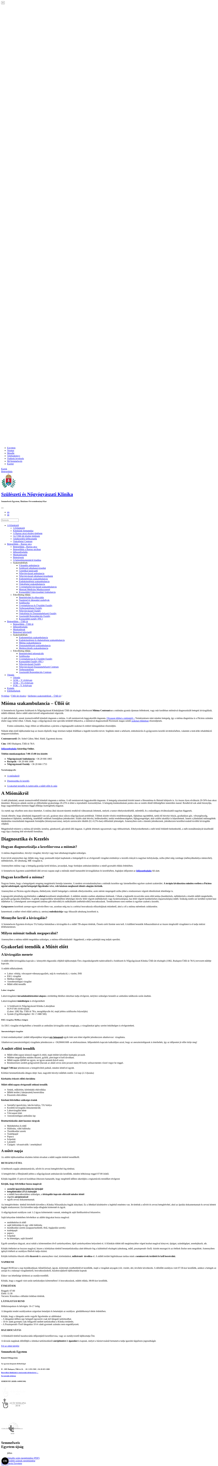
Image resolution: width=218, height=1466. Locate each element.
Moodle (10, 453)
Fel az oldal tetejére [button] (10, 1346)
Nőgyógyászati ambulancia (31, 573)
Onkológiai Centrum (22, 541)
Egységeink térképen (8, 1376)
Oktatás (10, 675)
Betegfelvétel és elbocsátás (31, 597)
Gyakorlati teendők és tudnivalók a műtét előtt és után (32, 786)
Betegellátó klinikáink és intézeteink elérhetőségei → (19, 1372)
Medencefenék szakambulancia (33, 648)
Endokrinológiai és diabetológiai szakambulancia (42, 640)
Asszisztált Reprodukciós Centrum (35, 672)
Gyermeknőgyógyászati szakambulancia (38, 587)
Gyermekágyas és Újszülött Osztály (35, 605)
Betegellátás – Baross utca (19, 544)
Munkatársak (19, 629)
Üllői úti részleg (18, 696)
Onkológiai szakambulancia (32, 584)
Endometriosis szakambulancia (33, 579)
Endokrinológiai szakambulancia (34, 581)
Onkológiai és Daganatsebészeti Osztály (38, 613)
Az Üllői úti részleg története (26, 536)
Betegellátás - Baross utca (25, 546)
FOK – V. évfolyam (22, 685)
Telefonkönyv (13, 456)
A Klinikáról (13, 525)
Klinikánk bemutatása (23, 530)
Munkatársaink (20, 554)
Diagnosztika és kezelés (18, 781)
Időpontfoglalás (20, 552)
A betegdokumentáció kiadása (27, 560)
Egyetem (11, 448)
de (8, 515)
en (8, 512)
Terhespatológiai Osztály (30, 608)
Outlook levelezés (15, 458)
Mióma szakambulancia (30, 643)
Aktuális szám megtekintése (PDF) (23, 1458)
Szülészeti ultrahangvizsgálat (32, 568)
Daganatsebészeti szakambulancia (35, 645)
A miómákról (13, 776)
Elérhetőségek (13, 691)
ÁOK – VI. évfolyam (23, 683)
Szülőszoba (24, 603)
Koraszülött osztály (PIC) (31, 619)
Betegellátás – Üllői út (17, 621)
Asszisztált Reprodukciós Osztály (34, 616)
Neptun (10, 450)
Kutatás (10, 688)
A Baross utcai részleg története (27, 533)
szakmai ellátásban (140, 721)
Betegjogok (18, 557)
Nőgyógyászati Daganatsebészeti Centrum (39, 667)
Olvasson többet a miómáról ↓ (121, 718)
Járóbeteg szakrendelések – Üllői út (44, 696)
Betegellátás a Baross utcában (27, 549)
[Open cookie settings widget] (5, 1461)
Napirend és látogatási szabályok (34, 600)
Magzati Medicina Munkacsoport (34, 589)
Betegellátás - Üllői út (23, 624)
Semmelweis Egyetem (11, 1463)
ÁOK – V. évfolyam (22, 680)
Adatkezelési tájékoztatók (25, 538)
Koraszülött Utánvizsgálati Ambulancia (37, 592)
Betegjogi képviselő (22, 632)
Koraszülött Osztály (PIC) (31, 661)
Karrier (10, 464)
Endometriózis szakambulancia (33, 637)
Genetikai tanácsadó (28, 570)
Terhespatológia (26, 669)
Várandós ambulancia (29, 565)
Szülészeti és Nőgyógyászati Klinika (37, 494)
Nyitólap (5, 696)
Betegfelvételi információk (31, 653)
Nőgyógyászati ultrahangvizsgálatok (36, 576)
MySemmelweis (14, 461)
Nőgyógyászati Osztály (30, 611)
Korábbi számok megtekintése (21, 1460)
